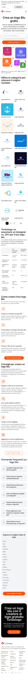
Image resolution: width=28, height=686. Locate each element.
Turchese (5, 582)
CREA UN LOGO (14, 632)
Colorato (5, 559)
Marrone (5, 585)
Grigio (4, 587)
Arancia (5, 556)
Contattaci (13, 654)
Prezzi (11, 651)
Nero (4, 544)
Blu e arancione (7, 569)
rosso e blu (6, 577)
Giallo (4, 551)
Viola (4, 562)
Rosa (4, 564)
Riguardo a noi (5, 666)
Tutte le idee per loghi (14, 593)
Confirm (19, 7)
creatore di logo (13, 301)
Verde (4, 554)
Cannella (5, 575)
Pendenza (5, 549)
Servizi (12, 662)
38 (21, 223)
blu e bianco (6, 580)
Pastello (5, 567)
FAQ (11, 665)
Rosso (4, 541)
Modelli (21, 655)
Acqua (4, 572)
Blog (20, 657)
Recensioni (13, 660)
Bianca (4, 546)
